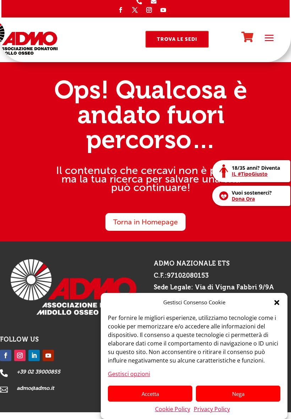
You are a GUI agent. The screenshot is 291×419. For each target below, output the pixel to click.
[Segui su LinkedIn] (34, 355)
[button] (276, 302)
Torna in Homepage (145, 222)
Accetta (150, 393)
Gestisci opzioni (129, 374)
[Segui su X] (135, 10)
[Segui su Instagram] (149, 10)
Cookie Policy (172, 409)
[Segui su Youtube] (163, 10)
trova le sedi (177, 39)
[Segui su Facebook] (120, 10)
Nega (238, 393)
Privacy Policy (212, 409)
